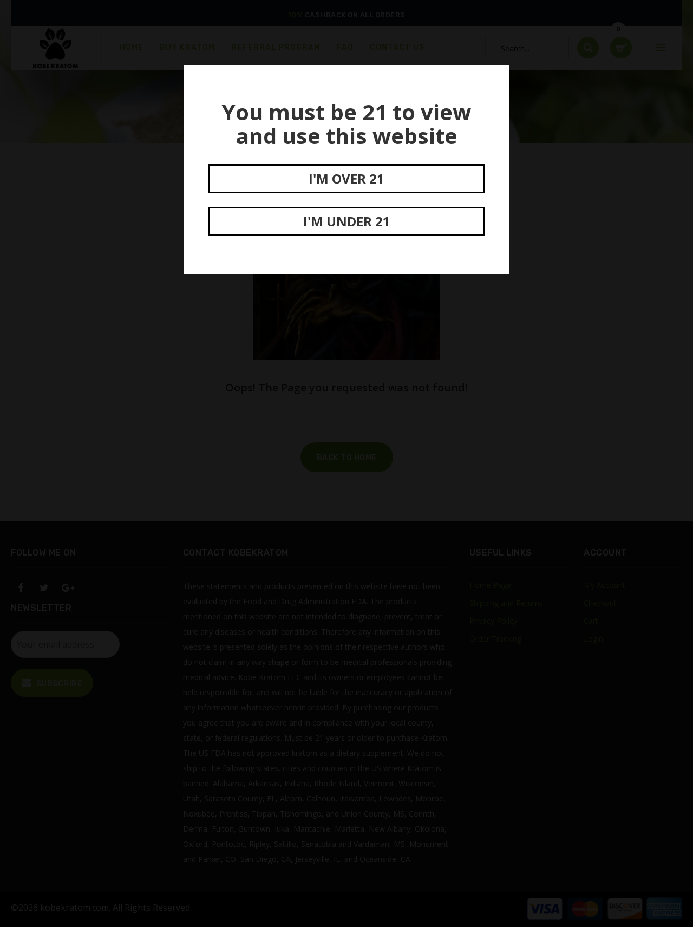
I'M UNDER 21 (346, 221)
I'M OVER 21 (346, 178)
